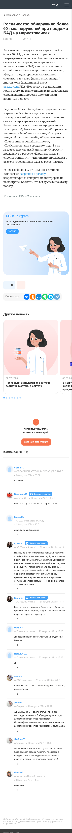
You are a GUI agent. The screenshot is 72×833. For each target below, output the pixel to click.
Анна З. (18, 677)
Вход (55, 5)
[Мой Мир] (39, 297)
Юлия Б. (19, 544)
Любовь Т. (19, 703)
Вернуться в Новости (18, 15)
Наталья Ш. (20, 628)
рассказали (11, 86)
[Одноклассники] (32, 297)
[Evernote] (45, 297)
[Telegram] (57, 297)
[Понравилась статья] (7, 285)
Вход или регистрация (36, 442)
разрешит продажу (33, 174)
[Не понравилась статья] (21, 285)
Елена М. (19, 517)
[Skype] (51, 297)
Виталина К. (21, 495)
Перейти (12, 231)
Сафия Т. (19, 468)
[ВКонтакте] (26, 297)
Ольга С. (19, 773)
